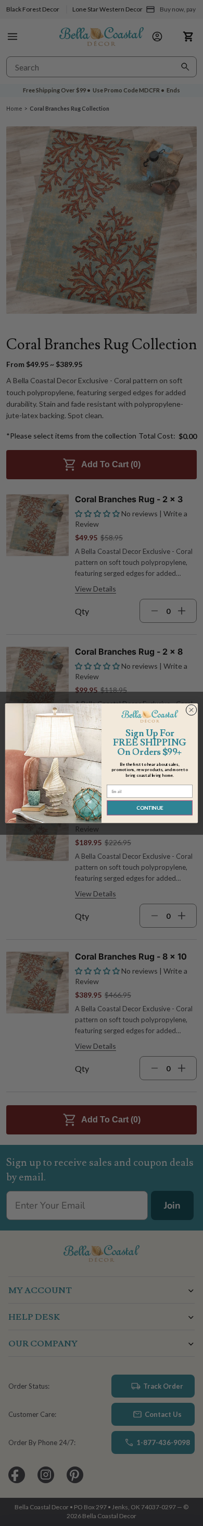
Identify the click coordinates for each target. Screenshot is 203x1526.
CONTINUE (149, 808)
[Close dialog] (191, 709)
